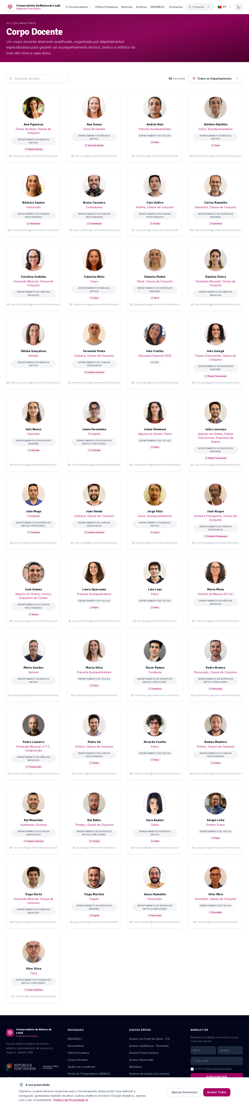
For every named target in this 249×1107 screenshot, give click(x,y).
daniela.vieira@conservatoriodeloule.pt (217, 304)
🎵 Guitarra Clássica (94, 372)
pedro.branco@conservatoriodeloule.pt (217, 695)
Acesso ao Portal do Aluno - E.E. (149, 1038)
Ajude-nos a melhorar (81, 1066)
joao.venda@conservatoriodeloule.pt (96, 542)
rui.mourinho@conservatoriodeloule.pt (35, 847)
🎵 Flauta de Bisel (33, 149)
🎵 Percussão (215, 689)
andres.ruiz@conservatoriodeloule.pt (157, 155)
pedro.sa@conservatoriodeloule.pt (96, 773)
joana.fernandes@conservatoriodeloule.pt (96, 464)
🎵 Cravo (215, 145)
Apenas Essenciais (184, 1092)
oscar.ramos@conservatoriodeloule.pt (157, 695)
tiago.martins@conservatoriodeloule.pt (96, 921)
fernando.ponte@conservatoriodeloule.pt (96, 382)
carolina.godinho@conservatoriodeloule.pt (35, 304)
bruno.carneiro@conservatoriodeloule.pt (96, 230)
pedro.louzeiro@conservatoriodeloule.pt (35, 773)
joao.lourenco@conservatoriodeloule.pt (217, 464)
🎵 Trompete (94, 450)
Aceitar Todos (216, 1092)
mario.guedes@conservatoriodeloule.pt (35, 695)
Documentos (76, 1045)
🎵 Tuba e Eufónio (33, 990)
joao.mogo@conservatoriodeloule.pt (35, 542)
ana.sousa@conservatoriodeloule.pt (96, 155)
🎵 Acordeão (215, 912)
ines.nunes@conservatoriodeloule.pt (35, 464)
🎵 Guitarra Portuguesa (215, 536)
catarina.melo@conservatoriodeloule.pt (96, 304)
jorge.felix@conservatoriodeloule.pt (157, 542)
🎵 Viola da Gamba (94, 145)
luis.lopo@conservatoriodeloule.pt (157, 620)
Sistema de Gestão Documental (149, 1073)
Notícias (126, 7)
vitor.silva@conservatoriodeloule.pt (35, 996)
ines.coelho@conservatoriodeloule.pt (157, 382)
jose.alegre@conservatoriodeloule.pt (217, 542)
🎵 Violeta (155, 223)
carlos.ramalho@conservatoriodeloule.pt (217, 230)
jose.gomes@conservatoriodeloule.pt (35, 620)
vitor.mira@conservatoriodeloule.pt (217, 921)
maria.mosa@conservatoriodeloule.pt (217, 620)
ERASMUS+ (157, 7)
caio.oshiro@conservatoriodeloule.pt (157, 230)
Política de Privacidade (218, 1068)
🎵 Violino (34, 614)
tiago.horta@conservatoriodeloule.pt (35, 921)
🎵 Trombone (154, 689)
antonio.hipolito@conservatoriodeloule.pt (217, 155)
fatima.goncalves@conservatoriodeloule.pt (35, 382)
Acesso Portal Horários (144, 1052)
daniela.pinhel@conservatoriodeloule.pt (157, 304)
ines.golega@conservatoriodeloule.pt (217, 382)
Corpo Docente (78, 1059)
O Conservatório (77, 7)
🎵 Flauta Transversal (215, 376)
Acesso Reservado (141, 1059)
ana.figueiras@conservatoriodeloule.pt (35, 155)
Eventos (141, 7)
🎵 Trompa (94, 841)
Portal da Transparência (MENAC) (89, 1073)
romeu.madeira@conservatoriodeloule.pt (217, 773)
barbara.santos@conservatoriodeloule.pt (35, 230)
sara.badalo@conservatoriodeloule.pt (157, 847)
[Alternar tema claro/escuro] (239, 7)
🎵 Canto (155, 841)
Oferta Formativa (106, 7)
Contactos (176, 7)
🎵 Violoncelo (33, 223)
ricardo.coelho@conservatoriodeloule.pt (157, 773)
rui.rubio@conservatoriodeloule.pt (96, 847)
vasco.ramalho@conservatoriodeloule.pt (156, 921)
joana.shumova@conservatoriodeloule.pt (157, 464)
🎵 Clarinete (33, 450)
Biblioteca (135, 1066)
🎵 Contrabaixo (94, 223)
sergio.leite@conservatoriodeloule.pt (217, 847)
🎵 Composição (33, 767)
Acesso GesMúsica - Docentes (149, 1045)
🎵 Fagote (94, 915)
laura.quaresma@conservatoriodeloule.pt (96, 620)
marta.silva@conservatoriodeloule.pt (96, 695)
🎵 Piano (155, 142)
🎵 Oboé (155, 298)
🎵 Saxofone (216, 223)
